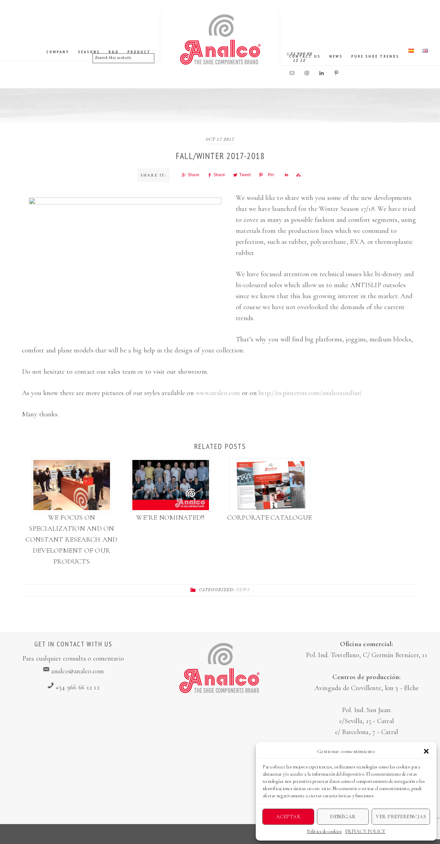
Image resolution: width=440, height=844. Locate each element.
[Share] (286, 174)
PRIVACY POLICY (365, 831)
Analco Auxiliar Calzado (220, 40)
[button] (426, 751)
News (243, 590)
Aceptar (288, 816)
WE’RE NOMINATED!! (170, 518)
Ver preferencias (401, 816)
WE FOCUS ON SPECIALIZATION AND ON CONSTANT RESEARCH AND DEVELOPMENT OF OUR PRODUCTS (71, 540)
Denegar (343, 816)
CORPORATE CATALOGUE (269, 518)
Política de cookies (324, 831)
